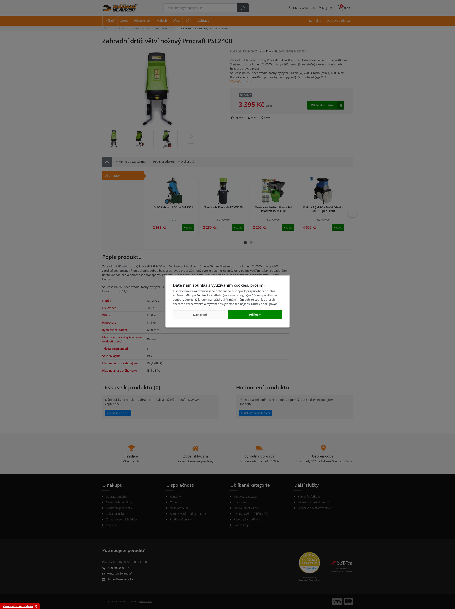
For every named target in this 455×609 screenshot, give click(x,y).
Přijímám (255, 315)
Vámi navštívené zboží (18, 606)
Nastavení (200, 315)
